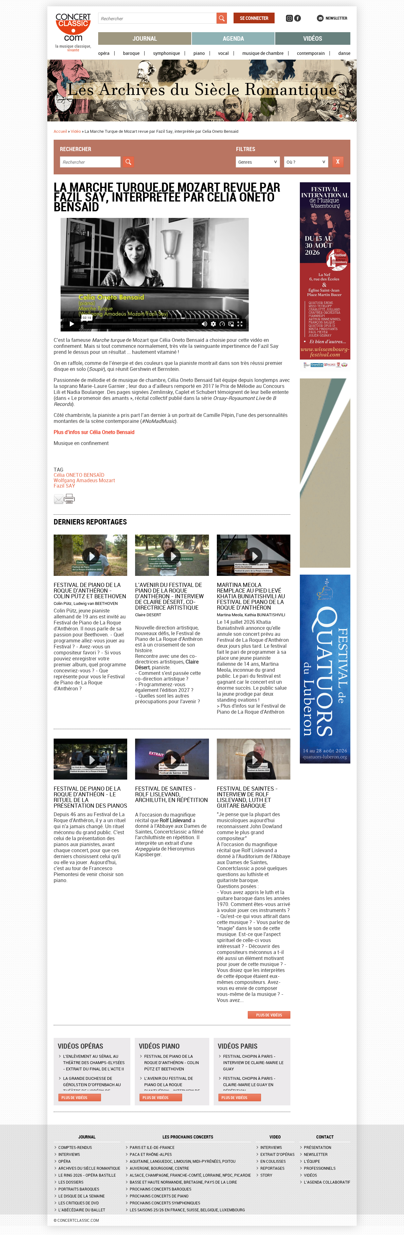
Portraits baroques (78, 1188)
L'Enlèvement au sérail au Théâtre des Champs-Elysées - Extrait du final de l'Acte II (94, 1062)
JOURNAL (87, 1137)
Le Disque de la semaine (81, 1195)
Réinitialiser (338, 161)
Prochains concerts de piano (159, 1195)
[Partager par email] (59, 503)
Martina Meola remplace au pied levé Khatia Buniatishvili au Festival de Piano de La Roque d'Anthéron (251, 596)
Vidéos (312, 38)
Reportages (272, 1168)
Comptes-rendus (75, 1147)
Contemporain (311, 53)
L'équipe (312, 1161)
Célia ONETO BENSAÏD (79, 474)
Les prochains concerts (188, 1137)
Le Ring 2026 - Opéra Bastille (87, 1175)
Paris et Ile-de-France (152, 1147)
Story (266, 1175)
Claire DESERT (148, 615)
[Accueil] (73, 50)
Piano (199, 53)
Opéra (104, 53)
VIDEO (275, 1137)
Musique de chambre (262, 53)
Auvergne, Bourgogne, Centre (159, 1168)
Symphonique (166, 53)
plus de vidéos (269, 1014)
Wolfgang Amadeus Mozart (84, 480)
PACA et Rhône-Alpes (151, 1154)
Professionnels (320, 1168)
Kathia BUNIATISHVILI (265, 615)
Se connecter (254, 18)
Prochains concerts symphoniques (165, 1202)
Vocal (223, 53)
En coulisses (273, 1161)
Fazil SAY (64, 485)
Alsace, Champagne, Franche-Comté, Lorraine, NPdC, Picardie (190, 1175)
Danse (344, 53)
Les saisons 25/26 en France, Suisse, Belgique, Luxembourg (187, 1209)
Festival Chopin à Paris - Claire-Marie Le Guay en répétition (249, 1084)
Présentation (317, 1147)
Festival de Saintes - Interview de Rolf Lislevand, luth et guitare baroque (247, 797)
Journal (145, 38)
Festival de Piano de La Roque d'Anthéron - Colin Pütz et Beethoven (90, 590)
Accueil (60, 131)
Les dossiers (70, 1182)
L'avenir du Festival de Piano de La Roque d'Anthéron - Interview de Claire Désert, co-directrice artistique (169, 596)
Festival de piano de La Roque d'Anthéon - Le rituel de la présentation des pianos (90, 797)
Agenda (233, 38)
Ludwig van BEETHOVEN (96, 603)
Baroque (131, 53)
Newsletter (336, 18)
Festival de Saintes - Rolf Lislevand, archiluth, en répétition (171, 794)
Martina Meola (230, 615)
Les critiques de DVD (78, 1202)
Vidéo (76, 131)
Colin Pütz (63, 603)
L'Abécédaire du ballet (81, 1209)
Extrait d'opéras (277, 1154)
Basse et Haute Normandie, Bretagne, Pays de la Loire (183, 1182)
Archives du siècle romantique (89, 1168)
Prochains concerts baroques (160, 1188)
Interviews (69, 1154)
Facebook (297, 18)
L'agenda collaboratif (327, 1182)
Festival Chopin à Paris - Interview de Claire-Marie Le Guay (253, 1062)
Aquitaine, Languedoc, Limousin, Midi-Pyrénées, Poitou (182, 1161)
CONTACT (325, 1137)
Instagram (289, 18)
